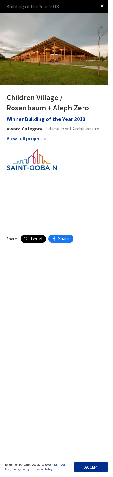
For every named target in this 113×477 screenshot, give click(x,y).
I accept (91, 467)
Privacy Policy (20, 469)
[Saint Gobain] (32, 159)
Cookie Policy (44, 469)
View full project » (26, 138)
